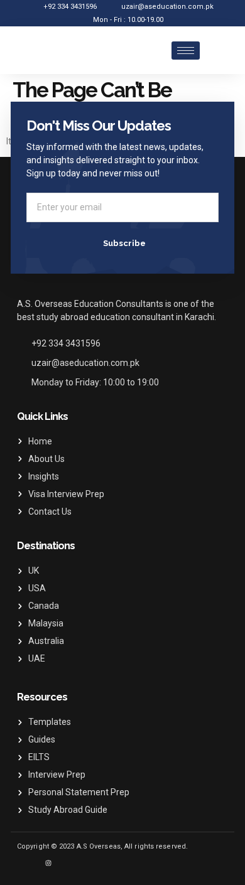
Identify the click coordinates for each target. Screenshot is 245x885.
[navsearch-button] (221, 50)
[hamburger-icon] (186, 50)
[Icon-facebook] (29, 863)
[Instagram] (48, 863)
